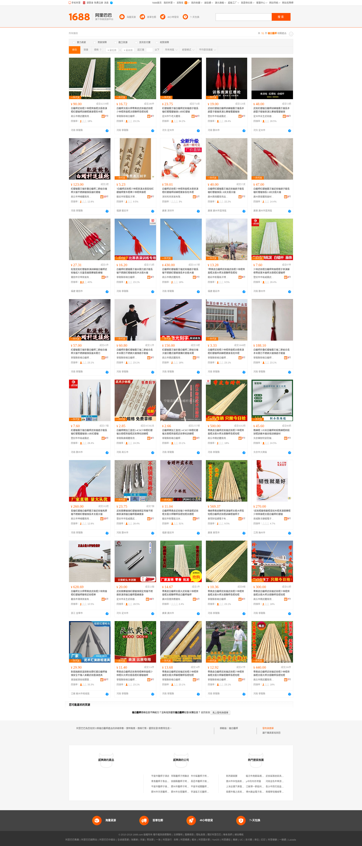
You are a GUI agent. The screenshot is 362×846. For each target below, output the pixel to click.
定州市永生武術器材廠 (263, 116)
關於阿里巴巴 (214, 834)
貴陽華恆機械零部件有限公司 (280, 792)
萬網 (235, 839)
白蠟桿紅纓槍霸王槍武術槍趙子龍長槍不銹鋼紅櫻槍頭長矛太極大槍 (180, 271)
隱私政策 (200, 834)
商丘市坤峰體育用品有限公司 (81, 196)
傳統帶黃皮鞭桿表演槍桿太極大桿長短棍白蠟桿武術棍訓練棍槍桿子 (226, 513)
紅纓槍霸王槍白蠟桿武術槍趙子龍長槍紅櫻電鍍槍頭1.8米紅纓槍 (180, 110)
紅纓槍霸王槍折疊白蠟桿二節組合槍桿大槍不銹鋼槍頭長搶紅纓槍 (89, 191)
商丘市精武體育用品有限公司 (81, 116)
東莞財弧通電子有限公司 (218, 518)
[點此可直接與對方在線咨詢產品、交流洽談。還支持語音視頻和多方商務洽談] (107, 130)
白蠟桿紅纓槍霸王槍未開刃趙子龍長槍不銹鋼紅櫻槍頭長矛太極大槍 (135, 271)
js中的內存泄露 (253, 781)
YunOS (215, 839)
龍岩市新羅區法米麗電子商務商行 (172, 518)
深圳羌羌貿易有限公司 (172, 196)
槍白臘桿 (233, 728)
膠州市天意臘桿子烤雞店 (163, 792)
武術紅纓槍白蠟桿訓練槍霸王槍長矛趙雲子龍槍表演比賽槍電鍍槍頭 (226, 110)
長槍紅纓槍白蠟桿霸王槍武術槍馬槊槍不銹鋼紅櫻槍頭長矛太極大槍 (89, 513)
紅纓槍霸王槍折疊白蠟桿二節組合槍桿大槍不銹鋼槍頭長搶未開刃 (89, 352)
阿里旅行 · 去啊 (170, 839)
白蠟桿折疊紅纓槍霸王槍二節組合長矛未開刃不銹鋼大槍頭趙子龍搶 (135, 352)
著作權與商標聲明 (162, 834)
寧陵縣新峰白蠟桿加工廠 (127, 116)
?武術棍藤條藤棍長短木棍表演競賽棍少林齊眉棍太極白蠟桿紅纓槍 (272, 513)
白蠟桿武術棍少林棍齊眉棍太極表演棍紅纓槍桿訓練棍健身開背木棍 (89, 110)
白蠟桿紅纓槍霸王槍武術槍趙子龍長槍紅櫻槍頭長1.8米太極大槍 (226, 191)
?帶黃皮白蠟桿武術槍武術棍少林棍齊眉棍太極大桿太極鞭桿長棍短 (226, 271)
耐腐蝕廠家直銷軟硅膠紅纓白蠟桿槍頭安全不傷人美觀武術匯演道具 (89, 674)
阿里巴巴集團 (72, 839)
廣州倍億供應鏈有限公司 (172, 599)
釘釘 (263, 839)
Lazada (292, 839)
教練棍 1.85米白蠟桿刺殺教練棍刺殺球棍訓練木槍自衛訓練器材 (271, 432)
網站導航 (239, 834)
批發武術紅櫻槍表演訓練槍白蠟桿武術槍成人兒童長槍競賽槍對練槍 (89, 271)
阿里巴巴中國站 (107, 839)
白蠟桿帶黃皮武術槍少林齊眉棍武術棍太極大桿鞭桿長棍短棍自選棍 (180, 513)
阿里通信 (226, 839)
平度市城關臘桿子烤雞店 (203, 786)
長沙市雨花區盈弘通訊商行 (279, 786)
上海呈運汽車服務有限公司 (239, 786)
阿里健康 (272, 839)
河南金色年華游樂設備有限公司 (281, 781)
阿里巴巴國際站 (89, 839)
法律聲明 (178, 834)
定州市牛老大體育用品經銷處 (172, 116)
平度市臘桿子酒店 (160, 776)
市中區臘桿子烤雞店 (201, 776)
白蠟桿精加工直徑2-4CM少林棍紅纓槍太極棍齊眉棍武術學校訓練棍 (135, 432)
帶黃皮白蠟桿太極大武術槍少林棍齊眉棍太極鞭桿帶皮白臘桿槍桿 (180, 593)
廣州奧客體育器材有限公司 (263, 196)
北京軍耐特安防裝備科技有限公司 (263, 438)
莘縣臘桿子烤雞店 (180, 776)
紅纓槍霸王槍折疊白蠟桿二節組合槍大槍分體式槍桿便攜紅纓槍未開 (180, 352)
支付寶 (248, 839)
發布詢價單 (268, 728)
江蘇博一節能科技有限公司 (259, 786)
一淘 (158, 839)
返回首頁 (205, 712)
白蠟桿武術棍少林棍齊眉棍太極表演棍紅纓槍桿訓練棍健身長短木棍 (180, 191)
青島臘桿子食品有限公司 (163, 781)
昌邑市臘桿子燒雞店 (201, 781)
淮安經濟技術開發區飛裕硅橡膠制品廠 (81, 679)
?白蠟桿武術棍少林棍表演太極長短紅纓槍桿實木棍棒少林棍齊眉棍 (135, 191)
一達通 (282, 839)
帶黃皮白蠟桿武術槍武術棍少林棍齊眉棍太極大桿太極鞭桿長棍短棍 (226, 432)
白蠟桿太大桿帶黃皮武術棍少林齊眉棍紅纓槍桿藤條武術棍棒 (89, 593)
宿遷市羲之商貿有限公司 (238, 792)
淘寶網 (134, 839)
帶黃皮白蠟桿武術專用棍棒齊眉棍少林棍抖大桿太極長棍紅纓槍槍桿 (135, 674)
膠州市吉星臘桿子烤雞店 (183, 792)
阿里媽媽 (184, 839)
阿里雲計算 (204, 839)
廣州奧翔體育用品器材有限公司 (218, 196)
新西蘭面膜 (231, 776)
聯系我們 (227, 834)
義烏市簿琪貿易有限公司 (81, 599)
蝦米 (194, 839)
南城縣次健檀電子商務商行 (263, 518)
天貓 (142, 839)
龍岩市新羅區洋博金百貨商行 (127, 196)
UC (241, 839)
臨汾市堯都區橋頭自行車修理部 (262, 776)
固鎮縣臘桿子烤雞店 (181, 781)
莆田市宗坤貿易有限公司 (81, 277)
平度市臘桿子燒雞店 (161, 786)
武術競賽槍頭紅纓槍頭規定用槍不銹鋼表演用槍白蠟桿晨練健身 (135, 513)
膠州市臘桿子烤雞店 (181, 786)
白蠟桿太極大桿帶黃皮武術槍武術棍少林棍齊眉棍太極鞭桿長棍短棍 (135, 110)
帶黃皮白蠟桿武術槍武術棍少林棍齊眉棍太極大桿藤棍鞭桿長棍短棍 (180, 674)
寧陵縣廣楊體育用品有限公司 (127, 438)
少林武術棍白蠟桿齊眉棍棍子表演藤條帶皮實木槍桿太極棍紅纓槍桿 (271, 271)
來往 (256, 839)
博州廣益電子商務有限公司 (259, 792)
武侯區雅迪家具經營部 (277, 776)
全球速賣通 (123, 839)
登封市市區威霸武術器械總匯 (218, 116)
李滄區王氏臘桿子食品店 (203, 792)
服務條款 (189, 834)
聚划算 (150, 839)
